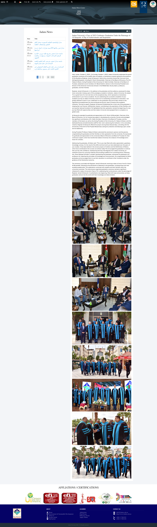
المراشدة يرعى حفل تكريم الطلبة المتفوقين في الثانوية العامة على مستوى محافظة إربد (49, 68)
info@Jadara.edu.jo (122, 512)
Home (50, 512)
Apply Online (84, 517)
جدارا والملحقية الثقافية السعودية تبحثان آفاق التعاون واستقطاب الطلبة (48, 43)
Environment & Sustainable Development (61, 514)
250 (129, 31)
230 (48, 77)
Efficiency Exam (85, 516)
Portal (26, 2)
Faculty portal (53, 517)
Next (52, 77)
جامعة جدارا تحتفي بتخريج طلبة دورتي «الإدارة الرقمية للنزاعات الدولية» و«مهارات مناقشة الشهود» (49, 56)
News (87, 31)
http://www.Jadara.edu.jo (123, 514)
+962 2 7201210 (121, 519)
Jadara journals (48, 2)
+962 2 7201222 (121, 517)
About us (51, 516)
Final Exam (83, 514)
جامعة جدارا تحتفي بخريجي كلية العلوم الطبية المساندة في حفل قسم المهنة (48, 62)
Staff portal (52, 519)
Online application (61, 2)
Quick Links (35, 2)
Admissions (83, 512)
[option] (33, 498)
